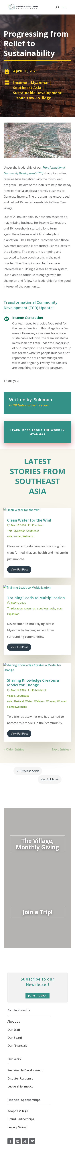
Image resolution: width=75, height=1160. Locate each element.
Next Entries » (61, 749)
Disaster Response (20, 1078)
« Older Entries (14, 749)
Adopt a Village (17, 1111)
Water (17, 536)
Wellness (28, 536)
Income (20, 82)
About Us (13, 1021)
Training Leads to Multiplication (36, 597)
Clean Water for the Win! (29, 520)
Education (17, 608)
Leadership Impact (20, 1086)
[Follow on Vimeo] (32, 1141)
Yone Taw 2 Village (33, 97)
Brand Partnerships (20, 1119)
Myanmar (40, 82)
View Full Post (19, 569)
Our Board (14, 1038)
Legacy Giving (17, 1127)
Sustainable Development (37, 92)
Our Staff (13, 1030)
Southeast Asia (27, 87)
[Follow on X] (25, 1141)
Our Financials (17, 1046)
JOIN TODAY (37, 995)
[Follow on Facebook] (10, 1141)
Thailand (19, 701)
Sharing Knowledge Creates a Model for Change (33, 682)
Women (51, 701)
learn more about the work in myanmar (37, 432)
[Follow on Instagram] (18, 1141)
